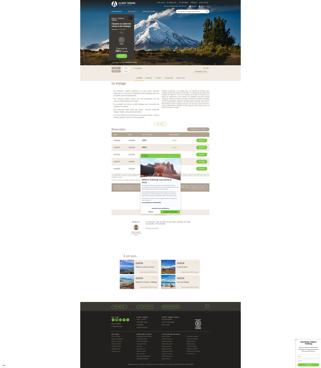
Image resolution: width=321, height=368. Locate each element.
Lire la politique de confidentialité (151, 202)
